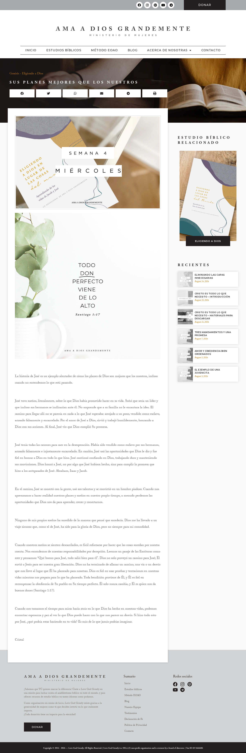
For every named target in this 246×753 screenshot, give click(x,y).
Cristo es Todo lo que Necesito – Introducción (212, 295)
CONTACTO (211, 50)
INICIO (30, 50)
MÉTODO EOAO (104, 50)
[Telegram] (171, 5)
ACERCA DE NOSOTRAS (167, 50)
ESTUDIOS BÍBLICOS (63, 50)
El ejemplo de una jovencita (207, 371)
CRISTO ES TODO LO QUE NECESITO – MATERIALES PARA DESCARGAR (214, 315)
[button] (22, 93)
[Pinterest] (155, 5)
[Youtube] (163, 5)
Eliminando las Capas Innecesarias (210, 276)
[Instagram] (147, 5)
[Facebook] (139, 5)
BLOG (132, 50)
